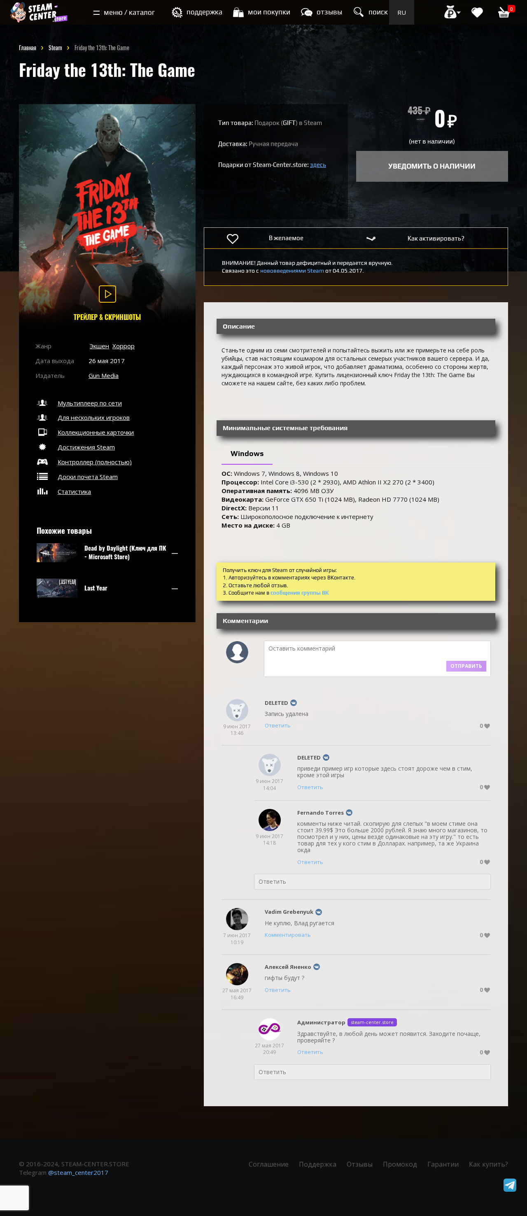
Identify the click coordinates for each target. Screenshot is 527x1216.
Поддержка (317, 1164)
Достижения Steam (86, 447)
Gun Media (104, 375)
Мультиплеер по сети (90, 403)
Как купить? (488, 1164)
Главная (27, 48)
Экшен (99, 346)
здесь (318, 164)
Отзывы (360, 1164)
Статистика (74, 491)
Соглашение (269, 1164)
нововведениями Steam (292, 270)
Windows (247, 453)
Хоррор (123, 346)
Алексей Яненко (288, 966)
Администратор (321, 1022)
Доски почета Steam (88, 477)
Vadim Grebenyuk (289, 911)
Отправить (466, 665)
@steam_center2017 (78, 1172)
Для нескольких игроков (94, 417)
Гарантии (443, 1164)
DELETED (276, 702)
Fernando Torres (320, 812)
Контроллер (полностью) (95, 462)
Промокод (400, 1164)
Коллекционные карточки (96, 432)
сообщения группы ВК (299, 593)
